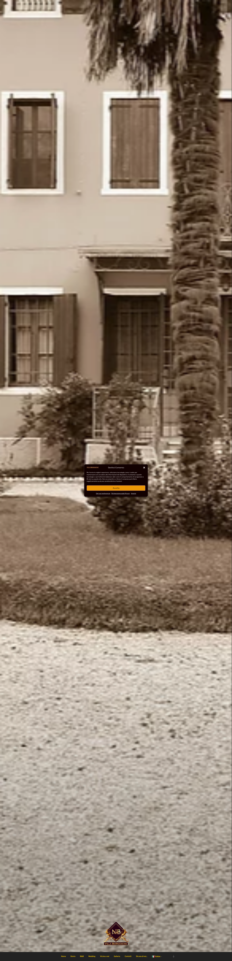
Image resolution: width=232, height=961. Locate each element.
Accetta (116, 488)
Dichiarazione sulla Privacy (120, 493)
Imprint (133, 493)
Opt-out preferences (103, 493)
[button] (144, 467)
